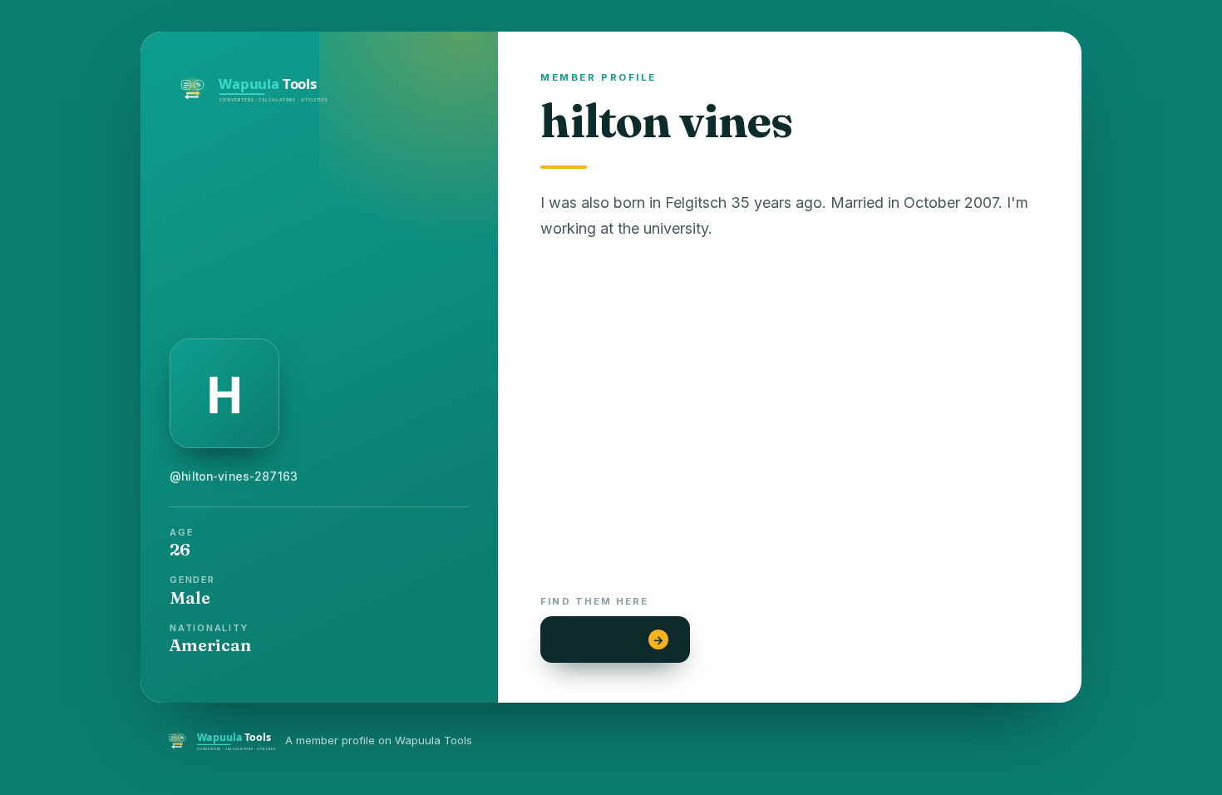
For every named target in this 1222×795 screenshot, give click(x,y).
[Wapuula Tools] (319, 86)
